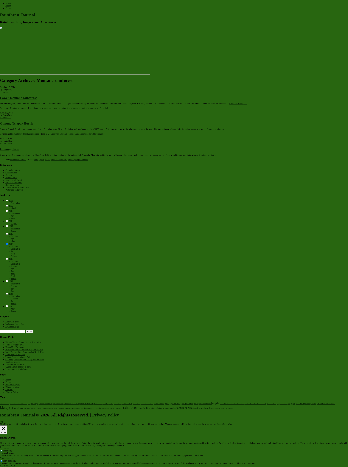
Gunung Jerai (9, 149)
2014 (11, 244)
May (13, 241)
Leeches (9, 389)
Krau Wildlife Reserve (15, 354)
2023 (11, 200)
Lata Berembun (252, 404)
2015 (11, 234)
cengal (30, 404)
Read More (227, 424)
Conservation (11, 173)
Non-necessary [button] (6, 458)
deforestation (58, 404)
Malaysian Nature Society (16, 324)
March (13, 208)
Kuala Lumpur (242, 404)
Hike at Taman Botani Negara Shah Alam (23, 342)
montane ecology (51, 108)
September (15, 229)
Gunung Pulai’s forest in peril (18, 367)
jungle (215, 403)
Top (1, 422)
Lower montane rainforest (18, 98)
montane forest (65, 108)
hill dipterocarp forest (202, 404)
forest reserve (159, 404)
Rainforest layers (12, 384)
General (8, 175)
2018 (11, 221)
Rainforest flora (12, 185)
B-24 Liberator (52, 134)
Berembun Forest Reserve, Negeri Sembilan (24, 349)
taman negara (184, 407)
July (12, 216)
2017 (11, 226)
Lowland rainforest (13, 180)
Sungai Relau (145, 408)
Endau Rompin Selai (139, 404)
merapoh (68, 408)
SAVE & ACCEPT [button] (8, 466)
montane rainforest (81, 108)
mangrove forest (43, 408)
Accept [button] (220, 424)
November (15, 203)
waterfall (230, 408)
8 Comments (5, 92)
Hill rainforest (16, 134)
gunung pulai (170, 404)
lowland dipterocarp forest (306, 404)
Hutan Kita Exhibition (14, 347)
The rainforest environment (17, 187)
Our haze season (12, 362)
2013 (11, 259)
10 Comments (6, 143)
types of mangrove (221, 408)
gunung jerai (38, 159)
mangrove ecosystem (30, 408)
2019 (11, 211)
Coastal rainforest (12, 170)
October (14, 236)
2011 (11, 294)
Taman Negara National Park (17, 357)
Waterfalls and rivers (14, 190)
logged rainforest (282, 404)
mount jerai (73, 159)
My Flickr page (12, 326)
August (14, 223)
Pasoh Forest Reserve (14, 364)
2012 (11, 281)
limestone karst (271, 404)
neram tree (119, 408)
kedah (47, 159)
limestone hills (261, 404)
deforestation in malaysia (73, 404)
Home (8, 3)
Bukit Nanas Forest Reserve (18, 404)
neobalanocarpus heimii (107, 408)
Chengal (35, 404)
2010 (11, 306)
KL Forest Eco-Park (230, 404)
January (14, 231)
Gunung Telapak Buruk (16, 123)
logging (292, 403)
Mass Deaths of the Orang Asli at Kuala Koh (24, 352)
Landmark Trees (12, 322)
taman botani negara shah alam (164, 408)
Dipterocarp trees (12, 387)
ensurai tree (149, 404)
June (13, 218)
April (13, 254)
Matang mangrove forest (56, 408)
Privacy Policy (11, 392)
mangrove (18, 408)
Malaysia (6, 408)
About (8, 6)
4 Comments (5, 117)
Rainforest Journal (17, 14)
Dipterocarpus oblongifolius (104, 404)
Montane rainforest (18, 108)
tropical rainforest (206, 408)
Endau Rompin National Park (123, 404)
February (15, 256)
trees (195, 408)
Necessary (7, 451)
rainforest (94, 108)
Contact (8, 8)
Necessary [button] (4, 448)
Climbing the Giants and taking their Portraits (24, 359)
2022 (11, 206)
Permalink (104, 108)
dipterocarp (38, 108)
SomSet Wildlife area (14, 345)
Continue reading (238, 103)
